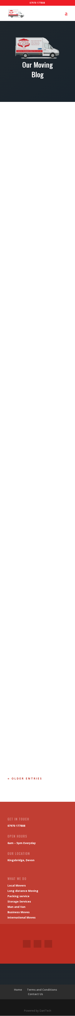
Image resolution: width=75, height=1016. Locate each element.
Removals (19, 288)
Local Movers (17, 885)
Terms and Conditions (42, 989)
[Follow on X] (37, 944)
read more (18, 219)
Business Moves (19, 912)
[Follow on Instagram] (48, 944)
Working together (23, 593)
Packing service (18, 896)
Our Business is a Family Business (33, 476)
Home (18, 989)
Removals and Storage (26, 371)
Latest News (21, 168)
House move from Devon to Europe (34, 279)
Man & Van (42, 168)
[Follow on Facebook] (27, 944)
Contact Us (35, 994)
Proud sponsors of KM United (31, 699)
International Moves (22, 917)
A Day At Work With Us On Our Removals (37, 162)
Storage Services (19, 901)
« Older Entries (25, 778)
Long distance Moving (23, 891)
